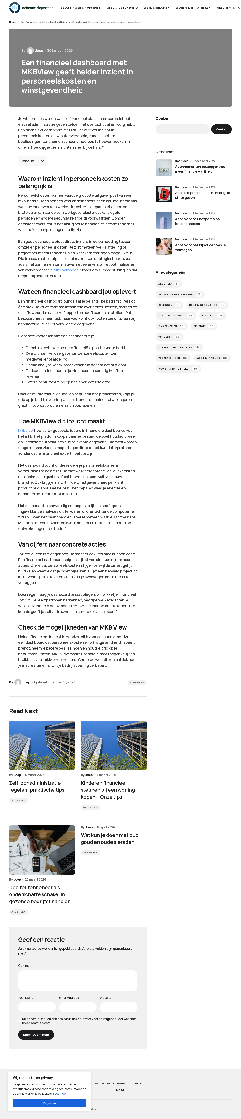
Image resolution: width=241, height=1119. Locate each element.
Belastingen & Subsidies (179, 294)
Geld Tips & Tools (175, 315)
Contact (139, 1083)
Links (120, 1089)
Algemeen (137, 682)
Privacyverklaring (110, 1083)
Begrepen (49, 1103)
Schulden (168, 336)
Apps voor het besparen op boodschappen (197, 221)
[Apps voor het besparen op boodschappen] (164, 220)
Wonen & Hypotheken (177, 368)
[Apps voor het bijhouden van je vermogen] (164, 246)
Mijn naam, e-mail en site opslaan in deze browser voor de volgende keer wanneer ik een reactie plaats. (79, 1021)
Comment (26, 966)
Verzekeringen (172, 358)
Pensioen (203, 326)
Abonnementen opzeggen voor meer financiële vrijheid (201, 169)
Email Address (70, 998)
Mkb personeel (67, 270)
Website (106, 998)
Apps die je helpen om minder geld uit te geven (202, 195)
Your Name (26, 998)
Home (12, 22)
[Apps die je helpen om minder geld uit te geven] (164, 194)
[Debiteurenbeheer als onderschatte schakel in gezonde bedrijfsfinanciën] (42, 850)
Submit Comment (36, 1035)
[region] (49, 1091)
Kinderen (212, 315)
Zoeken (163, 118)
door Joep (181, 161)
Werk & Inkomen (212, 358)
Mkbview (26, 430)
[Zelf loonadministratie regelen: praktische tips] (42, 745)
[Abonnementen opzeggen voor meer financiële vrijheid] (164, 167)
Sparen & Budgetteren (178, 347)
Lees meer (60, 1093)
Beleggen (168, 305)
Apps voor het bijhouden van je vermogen (200, 247)
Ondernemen (170, 326)
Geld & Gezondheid (206, 305)
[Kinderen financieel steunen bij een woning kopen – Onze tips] (114, 745)
